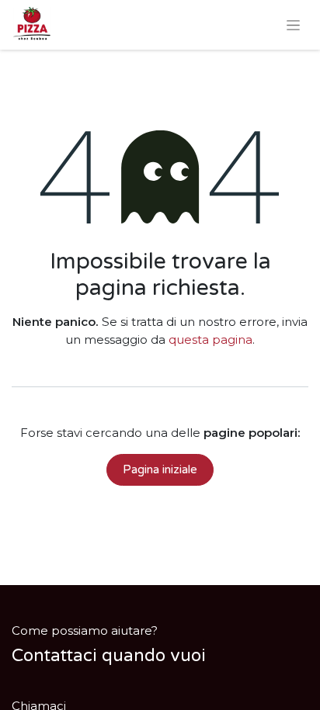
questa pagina (210, 339)
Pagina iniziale (160, 469)
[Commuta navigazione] (293, 24)
